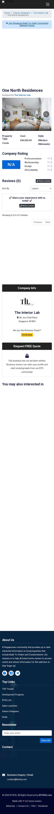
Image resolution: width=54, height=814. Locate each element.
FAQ (33, 806)
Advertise (10, 806)
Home (7, 13)
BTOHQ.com (45, 795)
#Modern (43, 140)
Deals (4, 717)
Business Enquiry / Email (20, 775)
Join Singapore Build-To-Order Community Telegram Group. (28, 24)
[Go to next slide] (46, 114)
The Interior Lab (40, 13)
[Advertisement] (27, 58)
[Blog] (4, 673)
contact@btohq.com (17, 779)
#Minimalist (44, 144)
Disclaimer (43, 806)
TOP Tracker (8, 689)
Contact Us (23, 806)
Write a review (44, 181)
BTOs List (6, 700)
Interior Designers (21, 13)
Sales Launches (9, 706)
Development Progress (13, 694)
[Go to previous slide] (7, 114)
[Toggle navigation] (48, 4)
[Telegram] (17, 673)
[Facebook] (11, 673)
